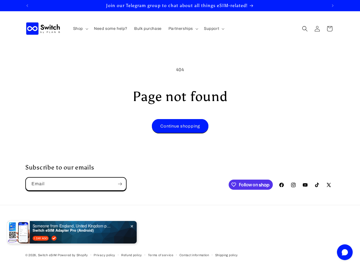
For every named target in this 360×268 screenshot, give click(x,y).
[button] (80, 29)
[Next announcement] (333, 5)
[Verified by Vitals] (54, 238)
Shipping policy (226, 255)
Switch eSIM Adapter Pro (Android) (63, 230)
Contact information (194, 255)
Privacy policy (104, 255)
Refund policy (131, 255)
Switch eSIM (47, 255)
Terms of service (161, 255)
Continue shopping (180, 126)
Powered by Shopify (73, 255)
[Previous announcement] (27, 5)
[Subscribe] (120, 184)
